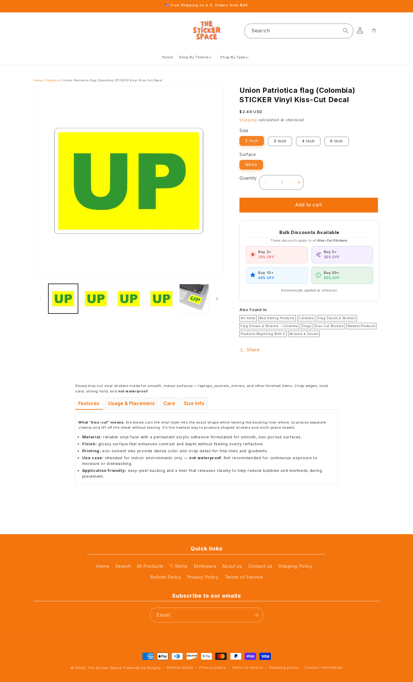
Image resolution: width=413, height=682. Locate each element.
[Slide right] (217, 298)
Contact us (260, 566)
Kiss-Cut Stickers (329, 325)
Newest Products (361, 325)
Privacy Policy (203, 577)
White (251, 164)
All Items (248, 318)
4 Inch (308, 141)
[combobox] (299, 31)
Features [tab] (88, 403)
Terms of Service (244, 577)
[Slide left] (40, 298)
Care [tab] (169, 403)
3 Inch (280, 141)
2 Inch (251, 140)
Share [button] (253, 349)
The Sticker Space (104, 668)
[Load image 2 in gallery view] (96, 298)
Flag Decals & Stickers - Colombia (269, 325)
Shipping (248, 119)
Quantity (248, 178)
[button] (196, 57)
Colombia (52, 80)
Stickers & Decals (304, 333)
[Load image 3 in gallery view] (129, 298)
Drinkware (205, 566)
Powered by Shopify (142, 668)
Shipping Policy (295, 566)
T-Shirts (178, 566)
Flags (306, 325)
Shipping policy (283, 667)
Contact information (323, 667)
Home (38, 80)
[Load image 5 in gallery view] (194, 298)
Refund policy (180, 667)
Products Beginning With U (263, 333)
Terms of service (247, 667)
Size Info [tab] (194, 403)
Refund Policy (165, 577)
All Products (150, 566)
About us (232, 566)
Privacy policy (212, 667)
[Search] (346, 31)
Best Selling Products (276, 318)
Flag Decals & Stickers (337, 318)
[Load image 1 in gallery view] (63, 298)
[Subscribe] (256, 615)
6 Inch (336, 141)
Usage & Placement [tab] (131, 403)
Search (123, 566)
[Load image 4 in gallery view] (161, 298)
